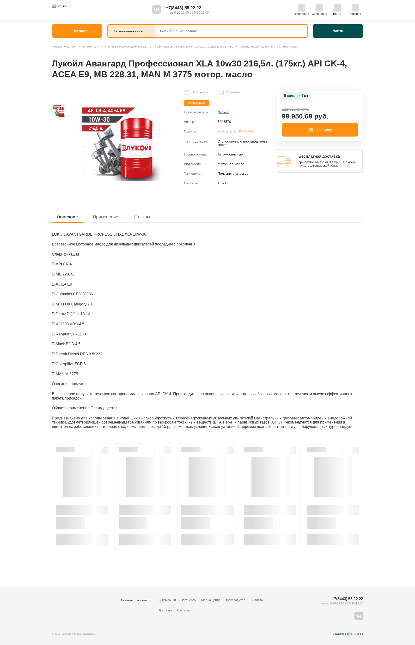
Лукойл (223, 112)
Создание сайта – (348, 633)
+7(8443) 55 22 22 (183, 7)
